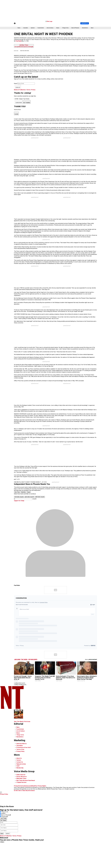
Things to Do (4, 812)
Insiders (3, 813)
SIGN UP (18, 87)
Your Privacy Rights (40, 786)
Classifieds (19, 745)
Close (2, 842)
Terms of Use (20, 749)
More (92, 27)
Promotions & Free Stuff (23, 747)
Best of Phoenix (75, 27)
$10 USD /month (19, 497)
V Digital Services (21, 782)
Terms (28, 89)
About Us (19, 758)
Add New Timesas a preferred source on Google (24, 45)
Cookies (24, 786)
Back (2, 833)
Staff (17, 766)
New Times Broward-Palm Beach (25, 780)
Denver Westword (21, 776)
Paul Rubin (19, 41)
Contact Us (19, 762)
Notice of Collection (19, 89)
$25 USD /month (29, 497)
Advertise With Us (21, 743)
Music (57, 27)
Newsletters (85, 27)
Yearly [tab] (28, 492)
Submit (8, 833)
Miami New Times (21, 778)
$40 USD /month (39, 497)
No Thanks (3, 820)
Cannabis (25, 27)
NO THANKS (26, 102)
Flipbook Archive (21, 764)
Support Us (84, 23)
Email (16, 83)
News (19, 27)
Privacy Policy (20, 751)
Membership (19, 768)
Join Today (3, 818)
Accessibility (30, 786)
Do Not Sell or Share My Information (24, 790)
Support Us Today (19, 500)
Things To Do (65, 27)
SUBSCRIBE (19, 102)
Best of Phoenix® (6, 815)
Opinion (33, 27)
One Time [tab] (17, 492)
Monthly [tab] (23, 492)
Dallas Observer (20, 774)
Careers (18, 760)
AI (34, 786)
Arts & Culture (50, 27)
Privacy (33, 89)
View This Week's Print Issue (22, 721)
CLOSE (16, 114)
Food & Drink (41, 27)
